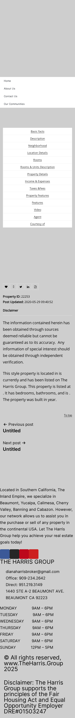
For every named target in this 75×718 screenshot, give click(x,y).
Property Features (37, 195)
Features (37, 202)
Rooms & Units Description (37, 167)
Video (37, 209)
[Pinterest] (24, 554)
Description (37, 138)
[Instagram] (14, 554)
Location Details (37, 152)
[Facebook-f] (5, 554)
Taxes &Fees (37, 188)
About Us (9, 88)
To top (68, 415)
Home (7, 80)
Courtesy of (37, 224)
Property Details (37, 174)
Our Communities (14, 103)
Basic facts (37, 131)
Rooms (37, 160)
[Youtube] (33, 554)
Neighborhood (37, 145)
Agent (37, 217)
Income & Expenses (37, 181)
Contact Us (10, 96)
